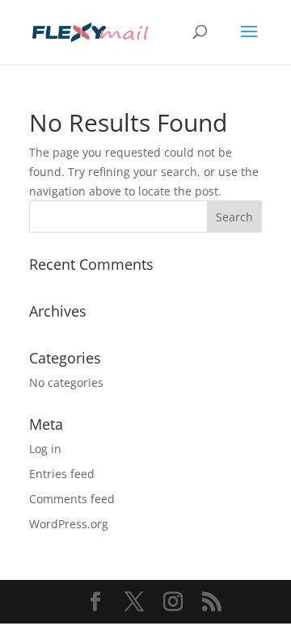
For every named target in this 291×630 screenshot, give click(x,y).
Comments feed (72, 498)
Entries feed (62, 473)
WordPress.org (68, 523)
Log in (45, 448)
